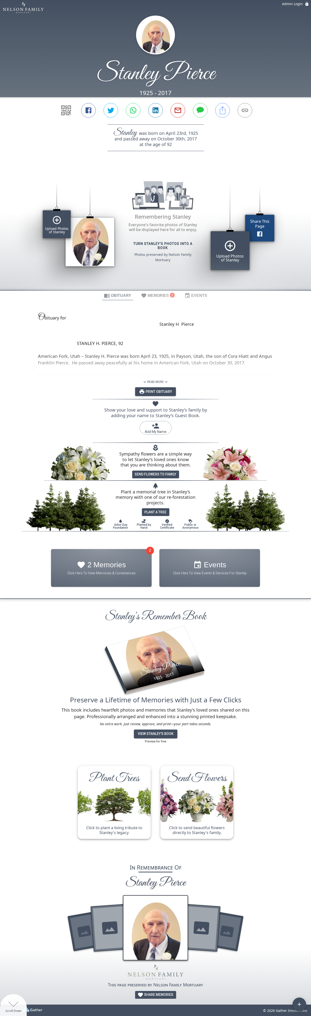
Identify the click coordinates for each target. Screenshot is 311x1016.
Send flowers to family (155, 474)
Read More (155, 382)
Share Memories (158, 995)
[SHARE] (222, 110)
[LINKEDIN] (155, 110)
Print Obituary (158, 392)
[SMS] (200, 110)
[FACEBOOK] (88, 110)
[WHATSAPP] (133, 110)
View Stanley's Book (155, 734)
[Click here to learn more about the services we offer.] (155, 973)
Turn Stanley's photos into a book (162, 246)
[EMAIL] (178, 110)
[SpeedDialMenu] (299, 1004)
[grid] (155, 229)
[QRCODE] (66, 110)
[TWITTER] (111, 110)
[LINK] (245, 110)
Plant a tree (155, 512)
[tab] (117, 295)
